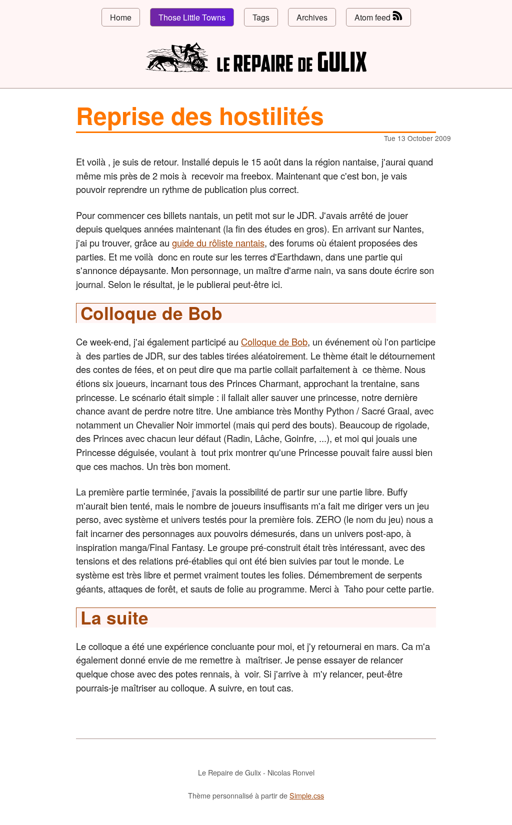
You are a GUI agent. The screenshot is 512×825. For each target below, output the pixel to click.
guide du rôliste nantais (218, 242)
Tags (261, 17)
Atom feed (373, 17)
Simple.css (307, 795)
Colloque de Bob (274, 341)
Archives (312, 17)
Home (121, 17)
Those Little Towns (192, 17)
